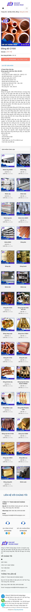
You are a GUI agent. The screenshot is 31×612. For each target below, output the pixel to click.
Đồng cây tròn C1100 (8, 433)
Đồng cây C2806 (23, 433)
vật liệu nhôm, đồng (13, 12)
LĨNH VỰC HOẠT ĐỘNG (7, 565)
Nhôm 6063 (7, 242)
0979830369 (23, 530)
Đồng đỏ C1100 (7, 357)
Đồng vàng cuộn (7, 333)
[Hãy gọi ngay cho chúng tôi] (2, 600)
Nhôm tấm (23, 194)
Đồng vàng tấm (8, 482)
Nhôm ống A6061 (8, 169)
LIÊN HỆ (3, 571)
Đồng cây (7, 266)
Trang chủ (4, 12)
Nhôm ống (23, 169)
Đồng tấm (23, 242)
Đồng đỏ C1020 (7, 307)
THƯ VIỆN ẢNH (5, 568)
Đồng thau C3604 (23, 333)
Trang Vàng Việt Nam (18, 609)
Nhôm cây (8, 194)
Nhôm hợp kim (8, 218)
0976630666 (12, 59)
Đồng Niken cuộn (8, 407)
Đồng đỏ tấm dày (7, 382)
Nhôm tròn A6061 (23, 218)
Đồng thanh (23, 266)
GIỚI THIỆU (4, 562)
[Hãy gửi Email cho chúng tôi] (2, 605)
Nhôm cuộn (23, 482)
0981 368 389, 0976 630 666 (17, 510)
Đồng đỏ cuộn (23, 357)
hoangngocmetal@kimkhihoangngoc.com (13, 515)
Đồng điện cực (23, 458)
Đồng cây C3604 (7, 458)
